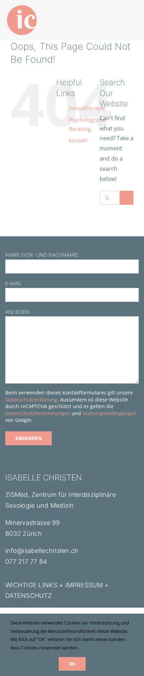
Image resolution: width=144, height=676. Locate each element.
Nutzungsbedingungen (109, 413)
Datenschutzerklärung (31, 399)
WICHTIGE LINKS (31, 585)
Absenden (28, 438)
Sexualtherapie (87, 107)
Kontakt (78, 140)
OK (72, 664)
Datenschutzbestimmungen (37, 413)
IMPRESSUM (84, 585)
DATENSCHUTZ (28, 595)
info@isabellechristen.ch (41, 550)
